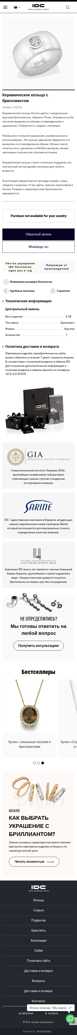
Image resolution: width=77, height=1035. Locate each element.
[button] (42, 763)
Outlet (38, 950)
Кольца (38, 900)
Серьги (38, 910)
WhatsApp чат (38, 247)
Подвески (38, 920)
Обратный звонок (38, 234)
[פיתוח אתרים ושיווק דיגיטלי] (45, 1031)
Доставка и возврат (38, 971)
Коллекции (38, 940)
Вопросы (38, 981)
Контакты (38, 1001)
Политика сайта (38, 960)
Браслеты (38, 930)
